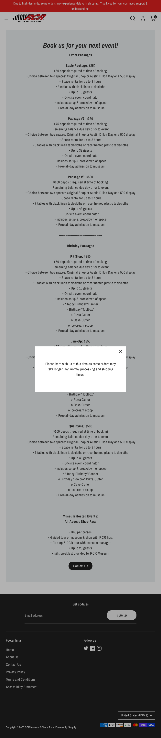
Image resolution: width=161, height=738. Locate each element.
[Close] (120, 351)
